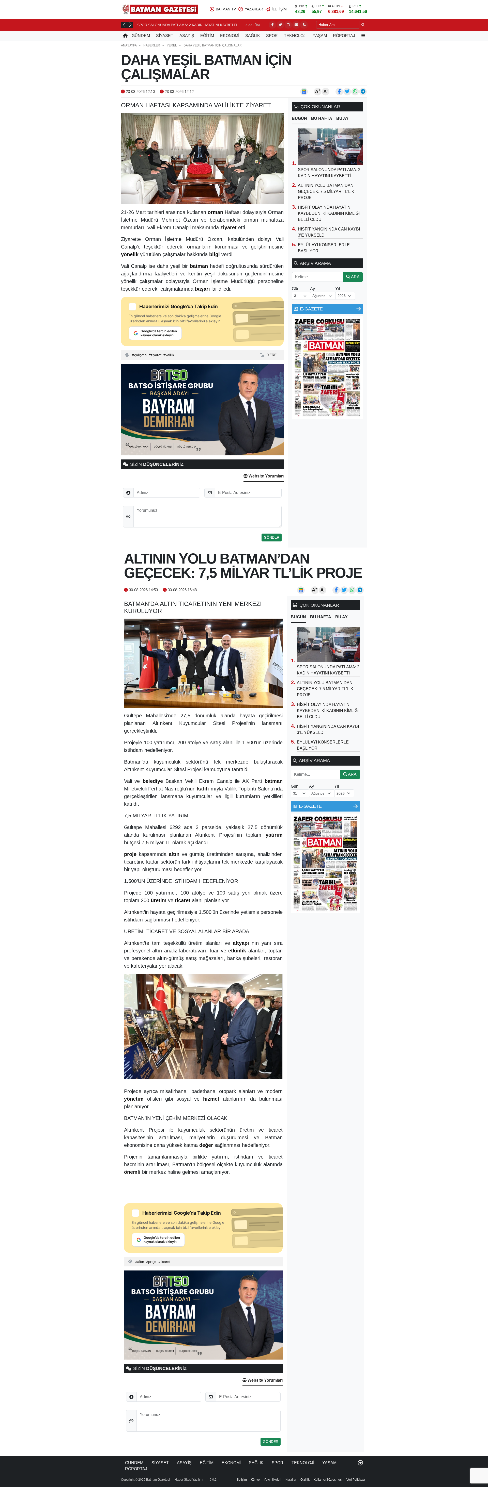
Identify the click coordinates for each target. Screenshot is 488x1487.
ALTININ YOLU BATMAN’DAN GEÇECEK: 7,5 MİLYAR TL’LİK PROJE (326, 191)
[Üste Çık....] (360, 1463)
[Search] (363, 25)
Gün (295, 289)
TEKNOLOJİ (295, 36)
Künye (255, 1479)
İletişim (242, 1479)
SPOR (272, 36)
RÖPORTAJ (344, 36)
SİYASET (164, 36)
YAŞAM (320, 36)
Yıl (337, 289)
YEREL (273, 355)
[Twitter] (280, 25)
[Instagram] (288, 25)
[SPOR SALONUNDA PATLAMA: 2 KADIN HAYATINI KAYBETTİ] (330, 146)
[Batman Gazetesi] (159, 9)
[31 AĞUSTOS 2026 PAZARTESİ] (327, 367)
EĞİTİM (207, 36)
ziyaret (156, 355)
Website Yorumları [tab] (266, 476)
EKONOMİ (229, 36)
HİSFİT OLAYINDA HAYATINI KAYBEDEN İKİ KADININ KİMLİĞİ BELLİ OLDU (329, 213)
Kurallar (290, 1479)
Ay (312, 289)
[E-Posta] (296, 25)
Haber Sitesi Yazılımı (189, 1479)
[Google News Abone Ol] (304, 91)
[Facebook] (272, 25)
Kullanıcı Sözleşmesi (328, 1479)
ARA (355, 277)
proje (152, 1262)
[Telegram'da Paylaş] (363, 91)
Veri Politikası (355, 1479)
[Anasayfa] (125, 36)
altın (140, 1262)
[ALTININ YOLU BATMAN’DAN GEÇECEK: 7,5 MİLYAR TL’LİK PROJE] (203, 663)
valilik (169, 355)
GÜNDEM (141, 36)
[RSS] (304, 25)
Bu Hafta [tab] (321, 118)
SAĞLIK (252, 36)
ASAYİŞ (186, 36)
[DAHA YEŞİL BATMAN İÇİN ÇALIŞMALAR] (202, 158)
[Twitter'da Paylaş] (347, 91)
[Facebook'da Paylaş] (339, 91)
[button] (124, 25)
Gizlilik (305, 1479)
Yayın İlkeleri (272, 1479)
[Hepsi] (358, 309)
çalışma (140, 355)
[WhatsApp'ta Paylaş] (355, 91)
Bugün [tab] (299, 118)
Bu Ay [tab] (342, 118)
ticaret (165, 1262)
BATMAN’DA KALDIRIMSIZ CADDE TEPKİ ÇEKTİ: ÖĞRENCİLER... (191, 25)
